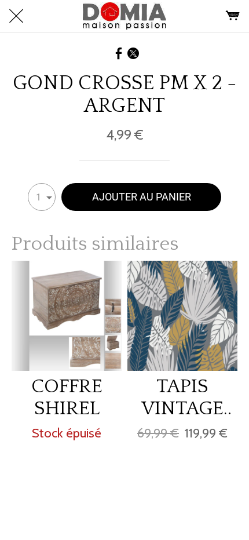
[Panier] (233, 16)
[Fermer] (16, 16)
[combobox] (42, 197)
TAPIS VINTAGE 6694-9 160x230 (182, 397)
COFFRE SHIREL (66, 397)
